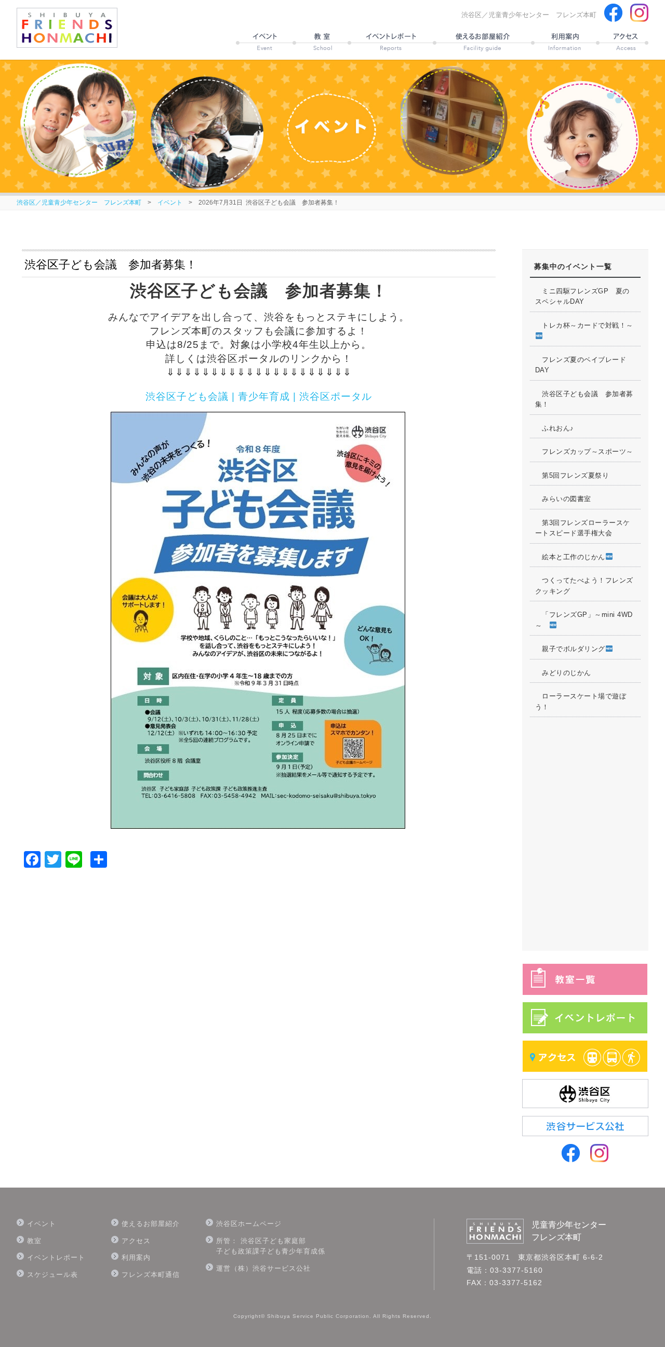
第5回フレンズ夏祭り (572, 475)
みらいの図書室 (563, 499)
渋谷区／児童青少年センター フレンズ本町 (79, 202)
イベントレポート (56, 1257)
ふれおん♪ (554, 428)
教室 (34, 1241)
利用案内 (136, 1257)
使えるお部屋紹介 (151, 1224)
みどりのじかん (563, 673)
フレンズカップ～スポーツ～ (584, 451)
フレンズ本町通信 (151, 1274)
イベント (169, 202)
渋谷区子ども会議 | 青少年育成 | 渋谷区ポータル (258, 396)
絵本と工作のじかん (570, 557)
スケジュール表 (52, 1274)
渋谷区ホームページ (249, 1224)
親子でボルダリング (570, 649)
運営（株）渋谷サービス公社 (263, 1268)
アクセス (136, 1241)
